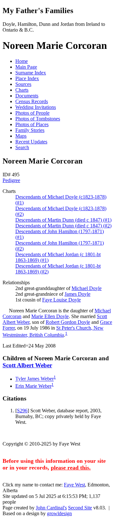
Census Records (31, 101)
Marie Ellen (50, 316)
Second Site (80, 507)
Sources (23, 84)
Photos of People (32, 113)
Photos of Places (32, 124)
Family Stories (29, 130)
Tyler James (34, 379)
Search (22, 147)
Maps (21, 136)
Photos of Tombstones (37, 118)
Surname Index (30, 72)
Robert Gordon (68, 322)
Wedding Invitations (35, 107)
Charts (21, 90)
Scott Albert (27, 365)
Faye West (74, 484)
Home (21, 61)
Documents (26, 95)
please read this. (71, 467)
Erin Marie (33, 386)
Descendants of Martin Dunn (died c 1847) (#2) (63, 225)
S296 (22, 410)
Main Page (26, 67)
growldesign (59, 513)
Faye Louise (61, 299)
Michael (87, 288)
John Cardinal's (51, 507)
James (77, 294)
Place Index (27, 78)
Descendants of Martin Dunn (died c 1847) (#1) (63, 220)
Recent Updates (31, 141)
